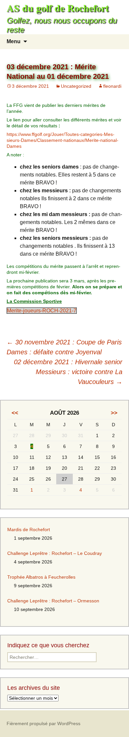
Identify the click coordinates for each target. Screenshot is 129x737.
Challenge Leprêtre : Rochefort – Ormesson (53, 600)
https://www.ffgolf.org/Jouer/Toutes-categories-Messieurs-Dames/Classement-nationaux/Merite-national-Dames (62, 140)
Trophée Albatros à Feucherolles (41, 577)
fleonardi (112, 86)
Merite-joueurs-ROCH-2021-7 (41, 310)
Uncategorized (76, 86)
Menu (14, 41)
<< (15, 413)
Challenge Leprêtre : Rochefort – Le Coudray (54, 553)
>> (114, 413)
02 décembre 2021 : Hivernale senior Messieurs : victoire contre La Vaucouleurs (68, 371)
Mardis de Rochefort (28, 529)
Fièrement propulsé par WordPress (43, 723)
